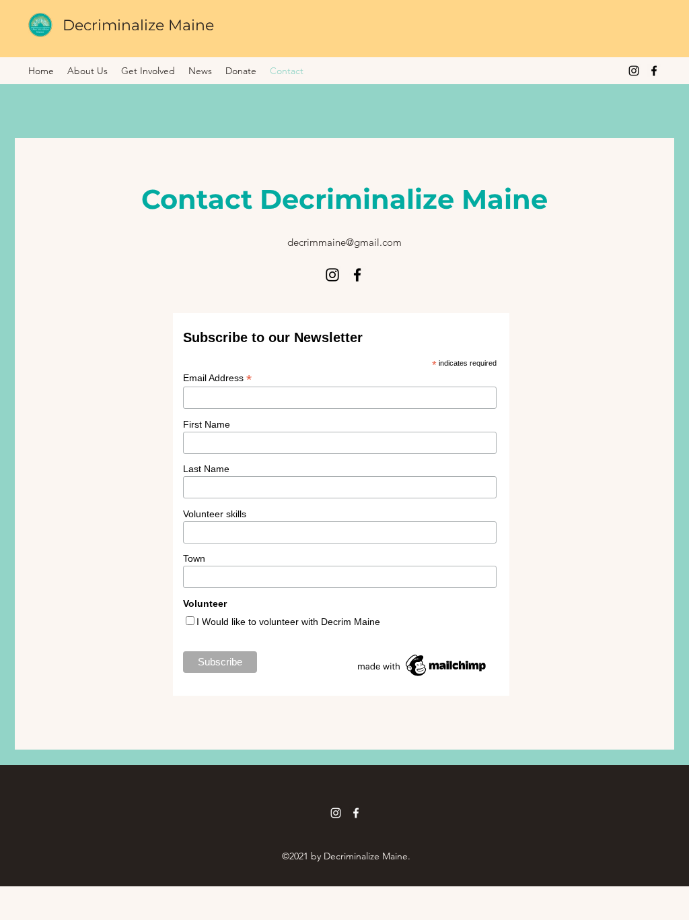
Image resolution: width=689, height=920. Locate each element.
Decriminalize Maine (138, 25)
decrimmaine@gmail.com (344, 242)
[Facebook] (654, 70)
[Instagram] (634, 70)
